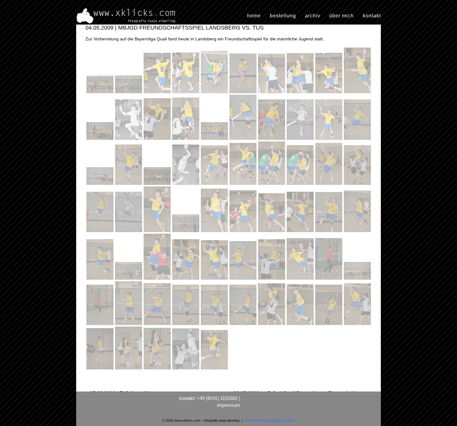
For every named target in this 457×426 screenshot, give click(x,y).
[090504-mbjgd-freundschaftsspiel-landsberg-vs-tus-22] (129, 184)
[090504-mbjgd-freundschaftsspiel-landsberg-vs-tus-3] (158, 93)
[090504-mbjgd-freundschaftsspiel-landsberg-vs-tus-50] (357, 279)
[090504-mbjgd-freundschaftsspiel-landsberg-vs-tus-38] (301, 232)
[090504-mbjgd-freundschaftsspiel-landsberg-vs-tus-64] (186, 369)
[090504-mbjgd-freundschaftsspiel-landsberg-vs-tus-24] (186, 184)
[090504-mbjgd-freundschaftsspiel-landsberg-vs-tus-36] (243, 232)
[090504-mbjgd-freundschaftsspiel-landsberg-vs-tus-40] (357, 232)
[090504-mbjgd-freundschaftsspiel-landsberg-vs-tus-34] (186, 232)
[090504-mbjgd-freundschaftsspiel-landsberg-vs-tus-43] (158, 279)
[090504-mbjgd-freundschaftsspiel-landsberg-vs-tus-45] (215, 279)
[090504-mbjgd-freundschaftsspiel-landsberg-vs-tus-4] (186, 93)
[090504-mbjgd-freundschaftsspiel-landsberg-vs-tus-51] (100, 325)
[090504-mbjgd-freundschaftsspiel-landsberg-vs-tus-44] (186, 279)
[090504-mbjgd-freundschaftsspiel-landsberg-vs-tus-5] (215, 93)
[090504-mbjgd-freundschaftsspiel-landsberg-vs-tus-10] (357, 93)
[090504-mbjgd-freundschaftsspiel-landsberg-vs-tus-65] (214, 369)
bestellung (283, 15)
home (254, 15)
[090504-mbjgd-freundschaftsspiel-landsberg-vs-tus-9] (329, 93)
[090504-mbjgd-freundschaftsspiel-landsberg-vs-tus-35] (215, 232)
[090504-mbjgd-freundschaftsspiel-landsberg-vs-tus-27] (272, 184)
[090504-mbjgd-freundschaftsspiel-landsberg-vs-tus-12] (129, 139)
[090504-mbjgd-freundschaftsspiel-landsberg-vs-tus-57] (272, 325)
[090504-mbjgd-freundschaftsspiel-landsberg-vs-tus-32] (129, 232)
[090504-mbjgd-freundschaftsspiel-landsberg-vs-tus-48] (301, 279)
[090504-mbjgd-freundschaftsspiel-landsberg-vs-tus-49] (329, 279)
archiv (312, 15)
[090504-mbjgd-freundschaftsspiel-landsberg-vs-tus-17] (272, 139)
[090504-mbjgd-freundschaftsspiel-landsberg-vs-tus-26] (243, 184)
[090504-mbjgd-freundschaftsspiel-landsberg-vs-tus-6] (243, 93)
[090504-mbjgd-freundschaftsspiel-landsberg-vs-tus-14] (186, 139)
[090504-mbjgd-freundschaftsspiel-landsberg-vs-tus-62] (129, 369)
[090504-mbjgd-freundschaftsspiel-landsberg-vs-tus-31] (100, 232)
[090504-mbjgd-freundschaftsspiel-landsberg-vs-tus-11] (100, 139)
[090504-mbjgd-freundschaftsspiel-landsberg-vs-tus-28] (301, 184)
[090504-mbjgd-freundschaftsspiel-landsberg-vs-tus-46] (243, 279)
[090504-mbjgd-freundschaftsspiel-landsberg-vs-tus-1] (100, 93)
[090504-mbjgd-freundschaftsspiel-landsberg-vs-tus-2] (129, 93)
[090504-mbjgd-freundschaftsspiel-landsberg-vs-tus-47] (272, 279)
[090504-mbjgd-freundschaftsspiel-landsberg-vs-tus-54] (186, 325)
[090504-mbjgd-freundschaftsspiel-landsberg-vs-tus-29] (329, 184)
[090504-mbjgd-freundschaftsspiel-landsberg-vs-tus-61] (100, 369)
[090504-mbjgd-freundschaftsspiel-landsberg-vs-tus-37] (272, 232)
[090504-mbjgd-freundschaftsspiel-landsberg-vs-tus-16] (243, 139)
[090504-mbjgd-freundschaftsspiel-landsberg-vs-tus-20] (357, 139)
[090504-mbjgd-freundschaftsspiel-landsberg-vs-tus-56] (243, 325)
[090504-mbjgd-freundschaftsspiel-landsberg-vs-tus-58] (301, 325)
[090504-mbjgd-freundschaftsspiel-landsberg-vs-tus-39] (329, 232)
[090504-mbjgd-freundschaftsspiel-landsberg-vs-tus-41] (100, 279)
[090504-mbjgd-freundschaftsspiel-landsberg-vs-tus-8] (301, 93)
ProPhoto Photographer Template (270, 420)
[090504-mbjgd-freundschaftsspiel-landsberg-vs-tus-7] (272, 93)
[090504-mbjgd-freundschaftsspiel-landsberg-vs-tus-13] (158, 139)
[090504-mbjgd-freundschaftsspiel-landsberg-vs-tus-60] (357, 325)
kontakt (372, 15)
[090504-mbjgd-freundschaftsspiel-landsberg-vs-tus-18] (301, 139)
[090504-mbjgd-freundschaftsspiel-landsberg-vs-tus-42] (129, 279)
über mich (341, 15)
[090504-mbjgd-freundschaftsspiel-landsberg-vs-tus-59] (329, 325)
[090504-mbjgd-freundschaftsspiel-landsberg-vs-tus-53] (158, 325)
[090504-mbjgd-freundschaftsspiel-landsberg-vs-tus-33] (158, 232)
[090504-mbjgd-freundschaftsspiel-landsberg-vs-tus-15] (215, 139)
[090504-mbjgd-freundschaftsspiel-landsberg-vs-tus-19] (329, 139)
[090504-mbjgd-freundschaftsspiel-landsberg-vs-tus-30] (357, 184)
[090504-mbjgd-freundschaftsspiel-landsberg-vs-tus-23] (158, 184)
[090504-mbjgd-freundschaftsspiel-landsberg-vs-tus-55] (215, 325)
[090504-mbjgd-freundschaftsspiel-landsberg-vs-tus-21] (100, 184)
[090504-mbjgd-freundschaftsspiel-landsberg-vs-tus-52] (129, 325)
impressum (228, 405)
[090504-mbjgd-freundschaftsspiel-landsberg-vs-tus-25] (215, 184)
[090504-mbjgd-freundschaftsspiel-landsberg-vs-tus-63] (158, 369)
